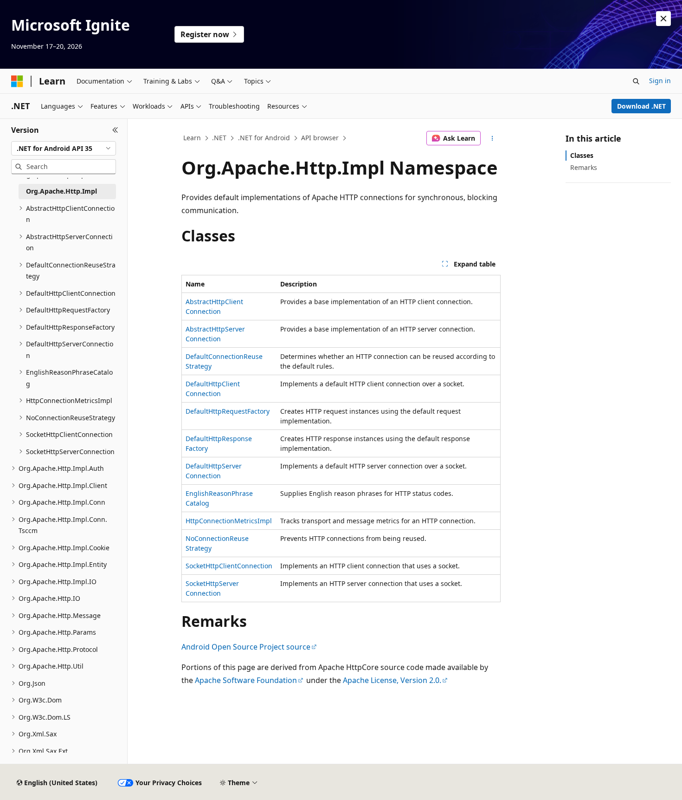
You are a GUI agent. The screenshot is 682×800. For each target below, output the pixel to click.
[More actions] (492, 138)
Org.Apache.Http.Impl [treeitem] (61, 191)
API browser (320, 137)
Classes (581, 155)
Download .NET (641, 106)
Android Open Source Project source (245, 647)
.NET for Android (264, 137)
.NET (219, 137)
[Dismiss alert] (663, 18)
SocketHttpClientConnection (229, 565)
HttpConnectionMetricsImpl (229, 520)
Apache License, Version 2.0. (392, 680)
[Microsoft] (17, 81)
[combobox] (63, 148)
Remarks (583, 167)
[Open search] (636, 81)
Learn (192, 137)
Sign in (660, 80)
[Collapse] (115, 130)
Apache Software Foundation (246, 680)
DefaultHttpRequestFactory (228, 411)
